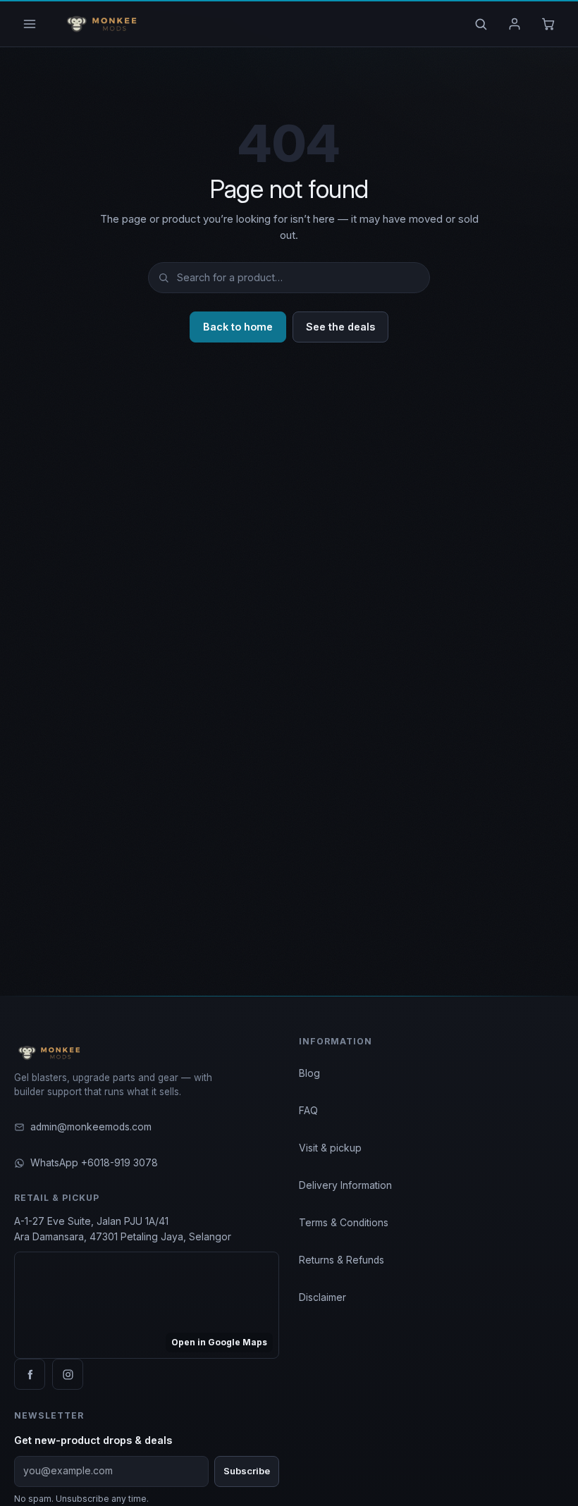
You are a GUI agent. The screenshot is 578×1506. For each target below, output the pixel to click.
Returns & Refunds (341, 1260)
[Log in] (514, 23)
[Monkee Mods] (99, 24)
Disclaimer (322, 1297)
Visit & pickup (330, 1148)
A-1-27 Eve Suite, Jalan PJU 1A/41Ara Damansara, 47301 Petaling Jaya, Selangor (122, 1229)
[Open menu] (29, 23)
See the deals (340, 327)
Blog (309, 1073)
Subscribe (246, 1470)
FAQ (308, 1110)
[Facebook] (29, 1374)
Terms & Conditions (343, 1222)
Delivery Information (345, 1185)
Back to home (238, 327)
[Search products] (480, 23)
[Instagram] (67, 1374)
